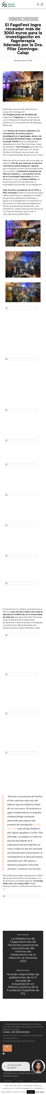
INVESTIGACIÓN (30, 19)
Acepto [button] (30, 1092)
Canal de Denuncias (16, 1032)
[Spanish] (6, 1048)
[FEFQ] (8, 5)
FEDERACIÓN (15, 19)
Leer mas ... (40, 1092)
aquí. (5, 889)
